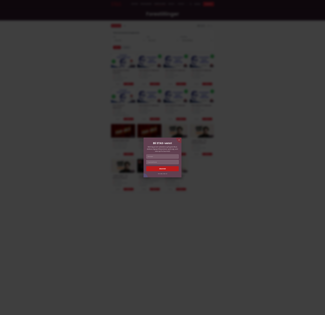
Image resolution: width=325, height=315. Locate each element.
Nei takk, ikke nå (162, 173)
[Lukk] (179, 140)
